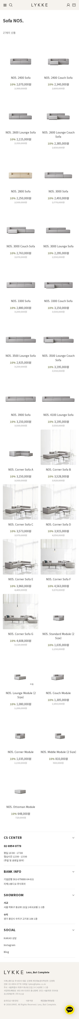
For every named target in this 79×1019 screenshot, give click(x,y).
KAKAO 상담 (10, 938)
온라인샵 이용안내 (11, 1000)
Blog (6, 951)
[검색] (11, 5)
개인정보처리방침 (47, 1000)
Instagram (9, 945)
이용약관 (29, 1000)
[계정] (68, 5)
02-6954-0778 (12, 846)
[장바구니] (74, 5)
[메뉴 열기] (5, 5)
